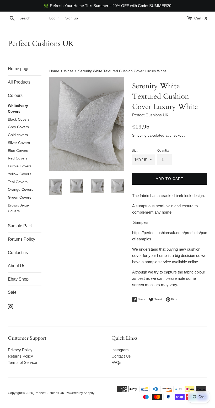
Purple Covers (19, 166)
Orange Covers (20, 190)
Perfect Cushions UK (41, 44)
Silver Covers (19, 143)
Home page (19, 68)
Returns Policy (21, 239)
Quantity (163, 150)
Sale (12, 292)
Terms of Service (22, 362)
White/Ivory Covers (18, 108)
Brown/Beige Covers (18, 208)
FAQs (116, 362)
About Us (16, 266)
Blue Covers (18, 151)
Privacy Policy (20, 350)
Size (135, 151)
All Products (19, 82)
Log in (54, 18)
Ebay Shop (18, 279)
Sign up (71, 18)
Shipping (139, 135)
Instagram (120, 350)
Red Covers (18, 158)
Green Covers (19, 197)
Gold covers (18, 135)
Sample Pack (20, 226)
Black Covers (19, 119)
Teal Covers (18, 182)
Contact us (18, 252)
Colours (24, 95)
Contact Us (121, 356)
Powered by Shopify (80, 393)
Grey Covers (18, 127)
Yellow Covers (19, 174)
